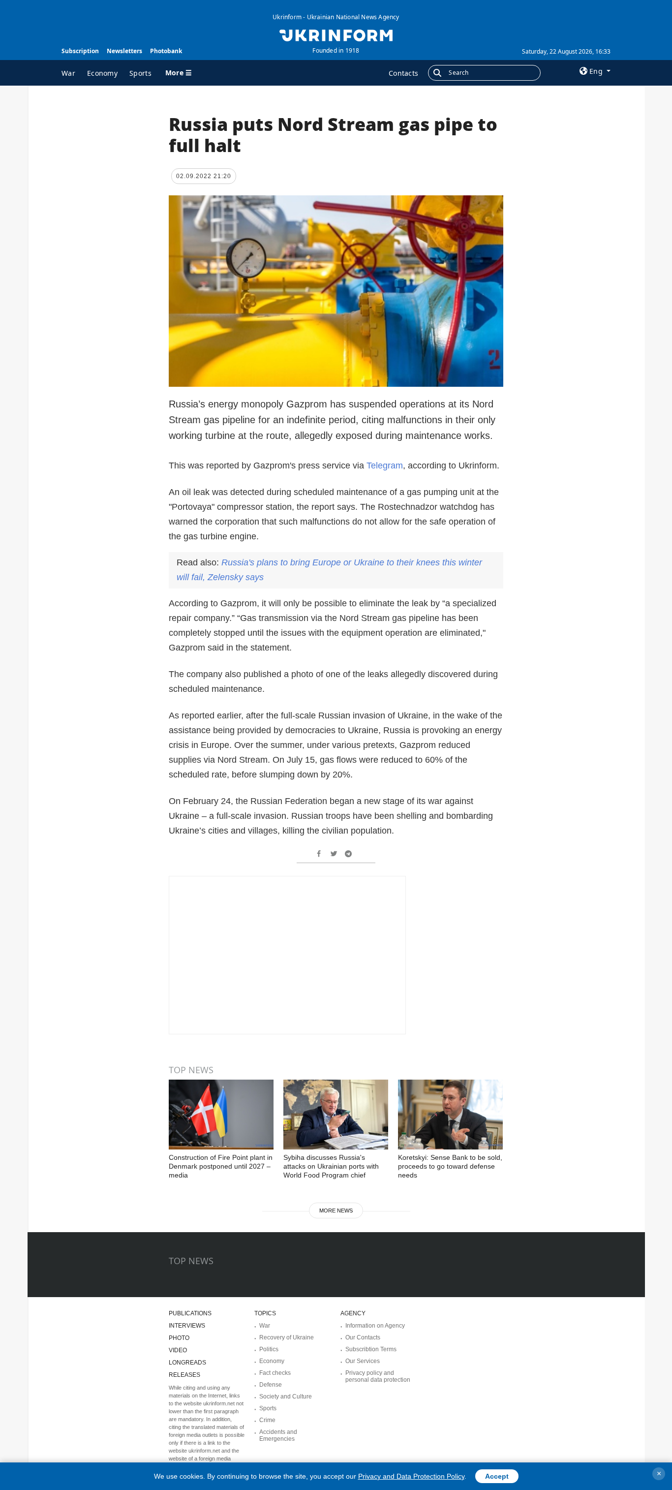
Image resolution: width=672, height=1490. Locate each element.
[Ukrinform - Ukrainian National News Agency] (335, 34)
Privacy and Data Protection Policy (411, 1476)
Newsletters (124, 51)
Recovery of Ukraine (286, 1337)
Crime (267, 1420)
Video (178, 1350)
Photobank (166, 51)
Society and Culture (285, 1396)
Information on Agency (375, 1325)
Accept (497, 1476)
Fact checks (275, 1372)
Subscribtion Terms (371, 1349)
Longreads (187, 1362)
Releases (184, 1374)
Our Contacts (362, 1337)
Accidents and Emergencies (278, 1435)
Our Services (362, 1361)
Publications (190, 1313)
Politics (268, 1349)
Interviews (187, 1325)
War (68, 73)
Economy (102, 73)
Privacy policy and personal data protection (377, 1376)
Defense (270, 1384)
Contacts (403, 73)
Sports (140, 73)
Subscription (80, 51)
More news (336, 1210)
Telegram (385, 465)
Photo (179, 1338)
